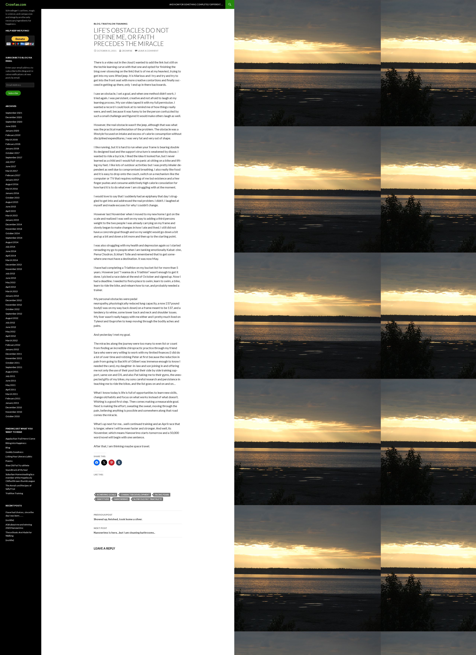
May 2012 (10, 331)
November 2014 (14, 228)
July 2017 (10, 161)
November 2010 (14, 411)
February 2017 (13, 175)
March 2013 (12, 291)
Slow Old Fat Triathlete (148, 499)
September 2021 (14, 112)
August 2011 (12, 371)
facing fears (162, 494)
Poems (9, 461)
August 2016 (12, 184)
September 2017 (14, 157)
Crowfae (127, 50)
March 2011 (12, 394)
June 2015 (11, 206)
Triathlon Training (114, 23)
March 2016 (12, 188)
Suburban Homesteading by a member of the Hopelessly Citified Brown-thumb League (20, 477)
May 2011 (10, 385)
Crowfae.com (16, 4)
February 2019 (13, 135)
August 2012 (12, 318)
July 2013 (10, 273)
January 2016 (12, 193)
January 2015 (12, 220)
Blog (97, 23)
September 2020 (14, 121)
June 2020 (11, 126)
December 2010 (14, 407)
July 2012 (10, 322)
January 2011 (12, 403)
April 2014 (11, 255)
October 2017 (13, 153)
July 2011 (10, 376)
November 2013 (14, 269)
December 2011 (14, 353)
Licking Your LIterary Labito (19, 456)
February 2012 (13, 344)
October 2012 (13, 309)
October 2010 (13, 416)
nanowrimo (121, 499)
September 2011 (14, 367)
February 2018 (13, 144)
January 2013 (12, 295)
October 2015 (13, 197)
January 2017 (12, 179)
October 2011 (13, 362)
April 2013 (11, 286)
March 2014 (12, 260)
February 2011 (13, 398)
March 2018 (12, 139)
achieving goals (106, 494)
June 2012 (11, 327)
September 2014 (14, 237)
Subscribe (13, 93)
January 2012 (12, 349)
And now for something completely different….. (196, 4)
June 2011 (11, 380)
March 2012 (12, 340)
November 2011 (14, 358)
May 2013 (10, 282)
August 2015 (12, 202)
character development (135, 494)
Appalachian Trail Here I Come (20, 438)
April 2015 (11, 211)
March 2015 (12, 215)
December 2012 (14, 300)
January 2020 (12, 130)
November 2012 (14, 304)
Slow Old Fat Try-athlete (17, 465)
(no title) (10, 520)
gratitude (103, 499)
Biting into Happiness (16, 443)
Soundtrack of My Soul (17, 469)
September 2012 (14, 313)
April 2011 (11, 389)
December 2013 (14, 264)
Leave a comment (148, 50)
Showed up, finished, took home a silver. (118, 517)
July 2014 (10, 246)
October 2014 (13, 233)
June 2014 (11, 251)
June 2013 (11, 278)
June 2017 (11, 166)
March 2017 (12, 170)
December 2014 (14, 224)
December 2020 (14, 117)
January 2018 (12, 148)
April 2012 (11, 336)
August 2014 (12, 242)
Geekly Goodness (14, 452)
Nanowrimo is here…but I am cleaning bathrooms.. (124, 530)
